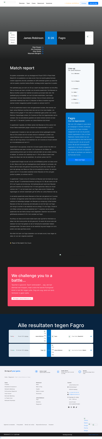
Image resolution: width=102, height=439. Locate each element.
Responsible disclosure (41, 424)
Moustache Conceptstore (10, 386)
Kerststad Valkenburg (10, 396)
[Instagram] (71, 407)
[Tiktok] (76, 407)
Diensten (22, 3)
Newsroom (40, 3)
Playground (11, 377)
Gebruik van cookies (29, 424)
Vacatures (49, 3)
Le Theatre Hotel (8, 398)
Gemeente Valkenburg (10, 389)
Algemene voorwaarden (9, 424)
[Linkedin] (74, 407)
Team (28, 3)
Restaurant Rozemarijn (10, 400)
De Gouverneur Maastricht (11, 391)
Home (6, 377)
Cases (34, 3)
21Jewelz (7, 384)
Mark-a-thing (39, 386)
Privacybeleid (20, 424)
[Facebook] (68, 407)
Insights (38, 389)
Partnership (38, 393)
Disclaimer (51, 424)
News (37, 384)
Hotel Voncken (8, 393)
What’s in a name (40, 391)
